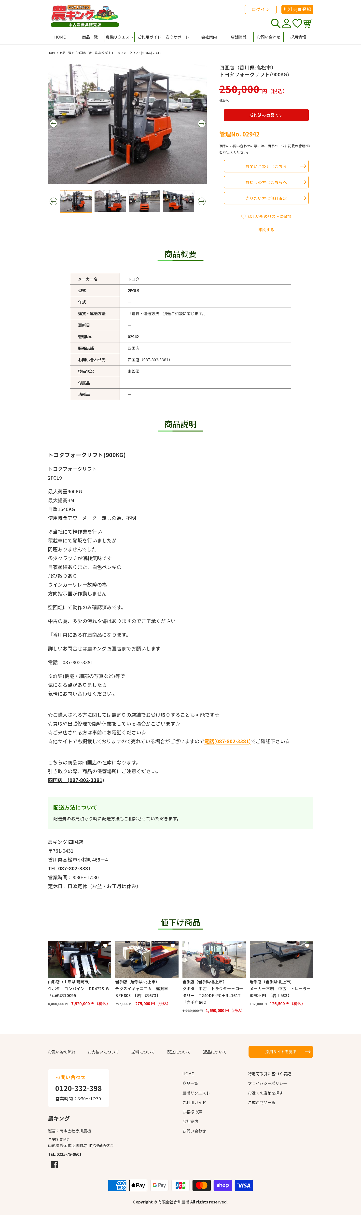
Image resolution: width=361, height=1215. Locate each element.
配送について (179, 1052)
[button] (179, 37)
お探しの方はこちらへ (266, 182)
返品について (215, 1052)
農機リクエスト (196, 1093)
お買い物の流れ (61, 1052)
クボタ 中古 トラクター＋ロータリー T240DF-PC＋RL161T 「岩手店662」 (213, 995)
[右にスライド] (201, 123)
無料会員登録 (297, 9)
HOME (52, 53)
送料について (143, 1052)
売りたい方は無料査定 (266, 198)
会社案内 (190, 1121)
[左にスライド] (53, 123)
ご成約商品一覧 (261, 1102)
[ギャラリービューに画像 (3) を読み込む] (144, 201)
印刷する (266, 229)
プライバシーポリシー (267, 1083)
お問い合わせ (194, 1131)
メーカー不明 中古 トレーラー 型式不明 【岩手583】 (281, 992)
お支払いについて (103, 1052)
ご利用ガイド (194, 1102)
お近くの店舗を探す (265, 1093)
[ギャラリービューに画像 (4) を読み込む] (179, 201)
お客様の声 (192, 1112)
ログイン (260, 9)
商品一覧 (65, 53)
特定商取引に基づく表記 (269, 1074)
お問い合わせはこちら (266, 166)
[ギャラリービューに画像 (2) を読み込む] (110, 201)
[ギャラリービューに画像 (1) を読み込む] (76, 201)
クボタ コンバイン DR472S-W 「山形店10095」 (79, 992)
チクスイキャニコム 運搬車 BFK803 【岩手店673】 (143, 992)
